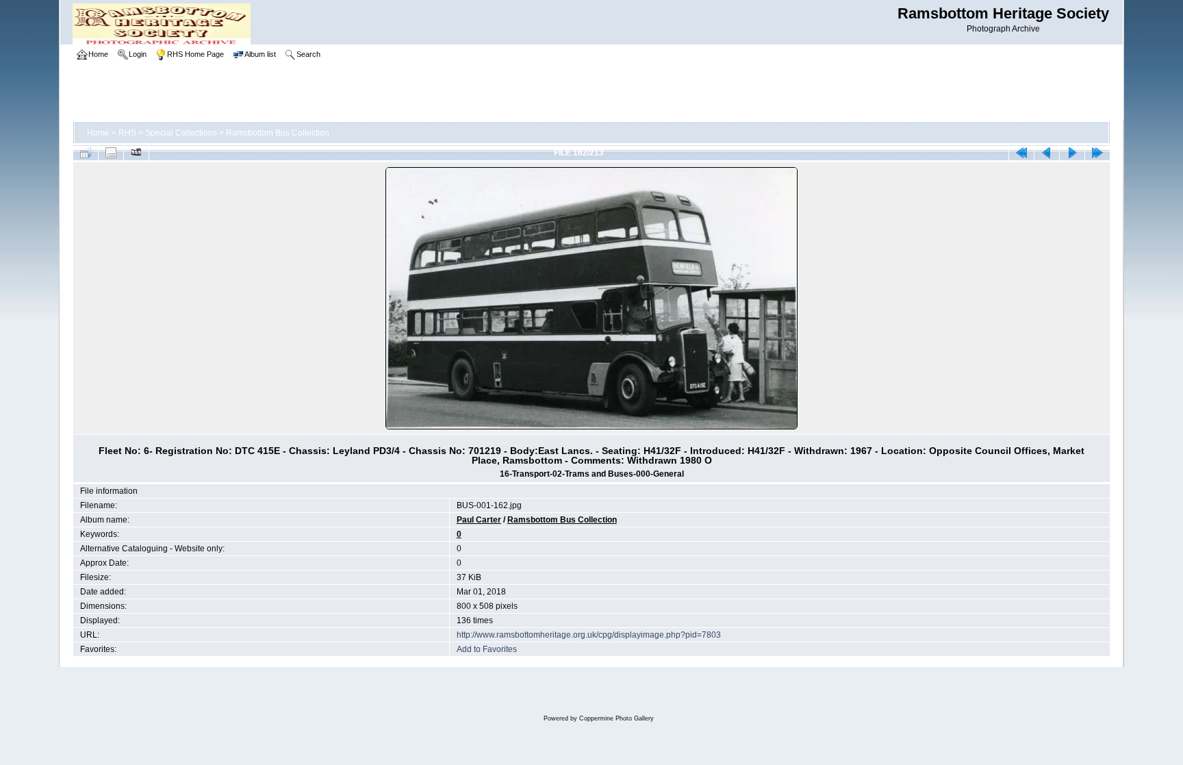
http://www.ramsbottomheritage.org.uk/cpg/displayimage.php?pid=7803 (589, 635)
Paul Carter (479, 520)
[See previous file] (1046, 152)
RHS (127, 133)
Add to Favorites (487, 649)
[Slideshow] (136, 152)
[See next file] (1072, 152)
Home (98, 133)
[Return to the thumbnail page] (85, 152)
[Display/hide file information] (111, 152)
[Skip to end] (1097, 152)
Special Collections (181, 133)
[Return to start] (1021, 152)
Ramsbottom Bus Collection (277, 133)
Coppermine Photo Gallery (616, 718)
